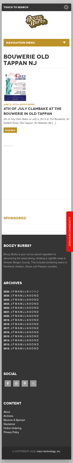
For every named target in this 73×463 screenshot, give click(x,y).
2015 (6, 336)
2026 (6, 291)
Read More (10, 130)
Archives (8, 416)
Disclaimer (9, 424)
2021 (6, 311)
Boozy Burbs (27, 104)
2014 (6, 340)
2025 (6, 295)
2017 (6, 328)
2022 (6, 307)
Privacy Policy (11, 432)
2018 (6, 324)
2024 (6, 299)
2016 (6, 332)
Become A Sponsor (14, 420)
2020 (6, 316)
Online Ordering (12, 428)
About (7, 412)
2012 (6, 348)
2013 (6, 344)
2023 (6, 303)
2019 (6, 320)
